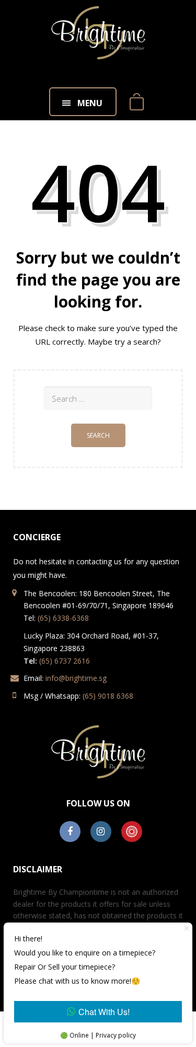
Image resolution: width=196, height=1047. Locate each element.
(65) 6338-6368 (63, 618)
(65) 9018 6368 (108, 696)
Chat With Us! (104, 1012)
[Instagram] (100, 832)
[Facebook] (70, 832)
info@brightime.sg (76, 678)
